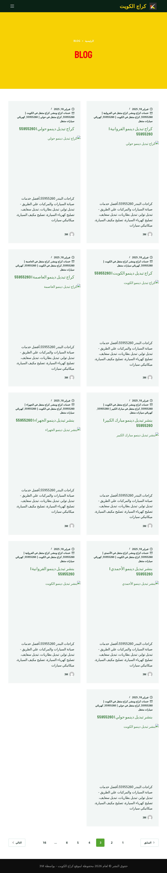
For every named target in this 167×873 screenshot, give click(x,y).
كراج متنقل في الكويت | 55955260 (121, 117)
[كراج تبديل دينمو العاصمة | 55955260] (44, 311)
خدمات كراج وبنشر (138, 113)
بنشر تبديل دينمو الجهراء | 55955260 (45, 420)
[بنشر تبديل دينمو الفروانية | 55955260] (44, 608)
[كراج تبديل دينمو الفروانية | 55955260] (123, 168)
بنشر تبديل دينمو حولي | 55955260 (125, 717)
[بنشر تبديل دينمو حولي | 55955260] (123, 751)
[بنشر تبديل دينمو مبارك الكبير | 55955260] (123, 459)
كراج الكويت (133, 5)
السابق (147, 842)
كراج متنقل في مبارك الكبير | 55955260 (118, 408)
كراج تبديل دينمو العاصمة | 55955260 (44, 277)
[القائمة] (12, 6)
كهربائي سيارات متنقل (128, 265)
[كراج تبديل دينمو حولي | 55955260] (44, 163)
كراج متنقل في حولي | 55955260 (44, 117)
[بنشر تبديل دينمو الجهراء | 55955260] (44, 454)
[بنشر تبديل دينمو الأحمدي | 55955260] (123, 608)
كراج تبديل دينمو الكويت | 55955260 (123, 273)
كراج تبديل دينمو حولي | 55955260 (46, 128)
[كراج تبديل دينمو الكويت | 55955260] (123, 307)
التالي (19, 842)
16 (44, 842)
